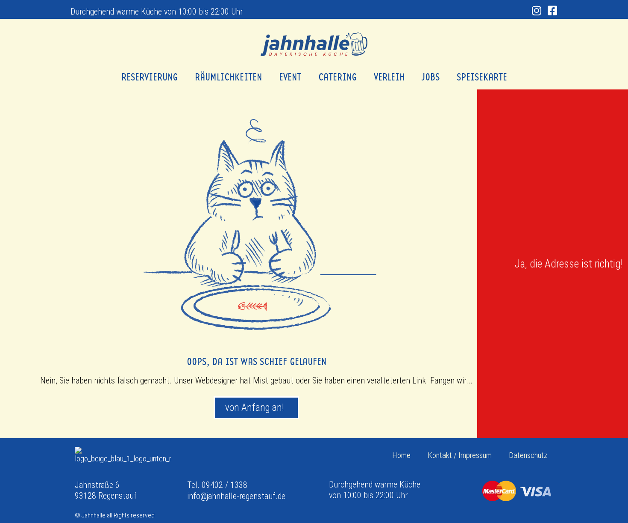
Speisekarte (482, 77)
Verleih (389, 77)
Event (290, 77)
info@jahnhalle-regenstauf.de (236, 496)
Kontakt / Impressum (460, 455)
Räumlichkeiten (228, 77)
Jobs (431, 77)
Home (401, 455)
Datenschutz (528, 455)
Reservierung (149, 77)
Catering (337, 77)
